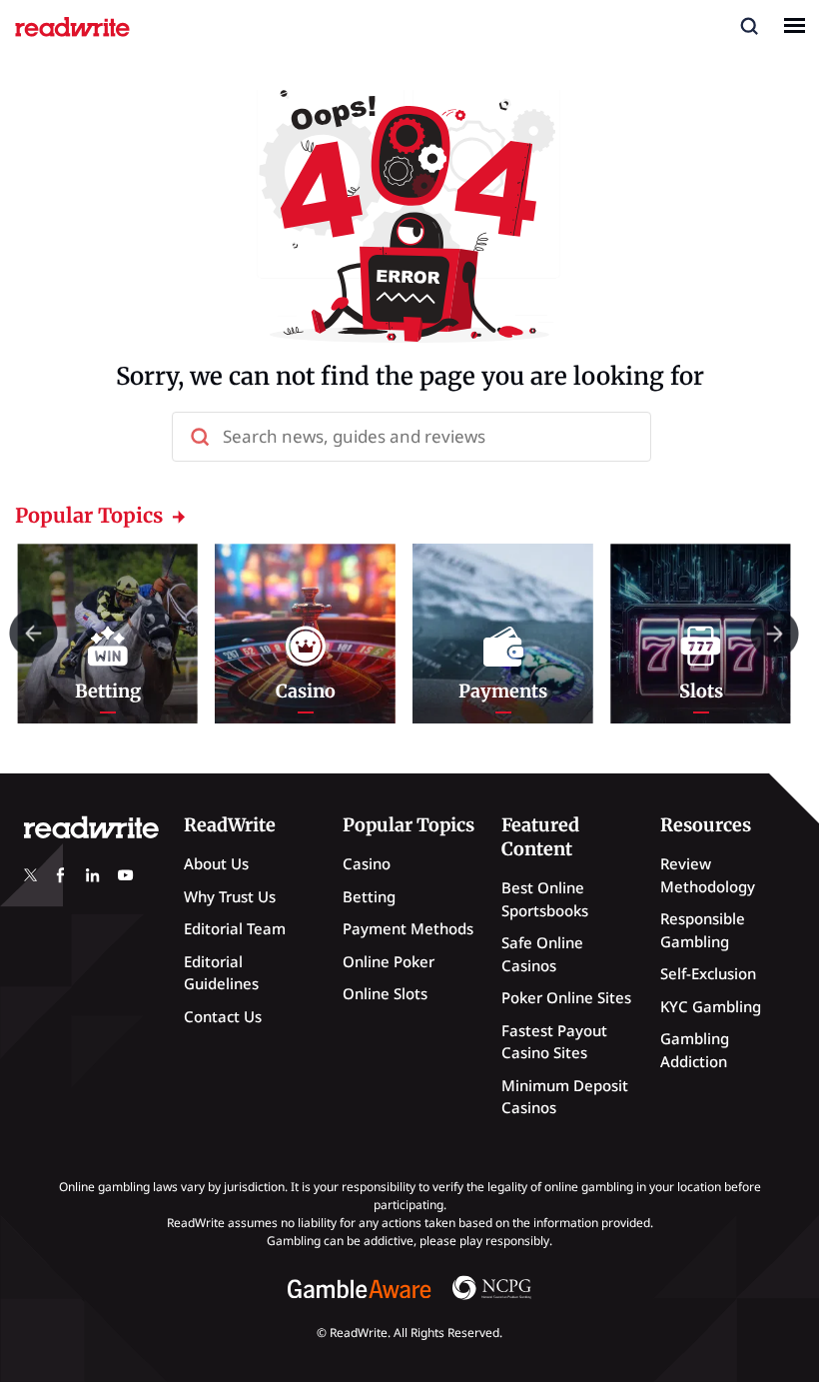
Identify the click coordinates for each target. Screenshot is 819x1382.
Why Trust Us (230, 896)
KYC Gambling (710, 1006)
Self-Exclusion (708, 973)
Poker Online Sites (566, 997)
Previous (33, 633)
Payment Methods (408, 928)
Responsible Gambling (702, 929)
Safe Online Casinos (542, 953)
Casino (367, 863)
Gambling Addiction (694, 1049)
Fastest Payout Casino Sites (554, 1041)
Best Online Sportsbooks (544, 898)
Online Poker (388, 961)
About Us (216, 863)
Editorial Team (235, 928)
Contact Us (223, 1016)
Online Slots (385, 993)
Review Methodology (707, 874)
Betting (369, 896)
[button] (749, 25)
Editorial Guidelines (221, 972)
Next (774, 633)
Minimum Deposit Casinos (564, 1096)
